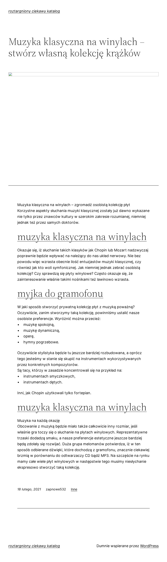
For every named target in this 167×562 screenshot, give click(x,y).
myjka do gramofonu (60, 293)
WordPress (149, 546)
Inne (74, 489)
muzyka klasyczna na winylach (82, 236)
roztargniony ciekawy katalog (34, 11)
